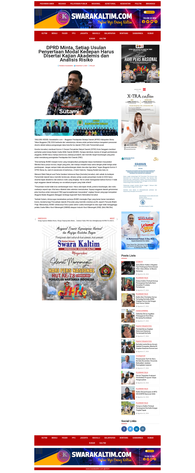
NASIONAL (96, 4)
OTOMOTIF (139, 262)
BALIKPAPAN (109, 33)
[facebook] (124, 429)
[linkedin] (136, 429)
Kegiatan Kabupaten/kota (144, 326)
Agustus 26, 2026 (143, 383)
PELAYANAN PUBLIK (78, 4)
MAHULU (96, 33)
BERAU (54, 33)
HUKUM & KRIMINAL (142, 311)
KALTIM (103, 38)
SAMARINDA (138, 33)
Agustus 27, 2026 (143, 290)
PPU (73, 33)
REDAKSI (62, 4)
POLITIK (138, 4)
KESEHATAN (125, 4)
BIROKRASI (150, 4)
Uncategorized (140, 356)
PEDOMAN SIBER (47, 4)
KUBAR (150, 33)
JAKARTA (84, 33)
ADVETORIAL (110, 4)
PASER (64, 33)
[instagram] (143, 429)
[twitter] (130, 429)
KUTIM (44, 33)
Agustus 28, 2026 (143, 274)
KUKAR (92, 38)
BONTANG (124, 33)
